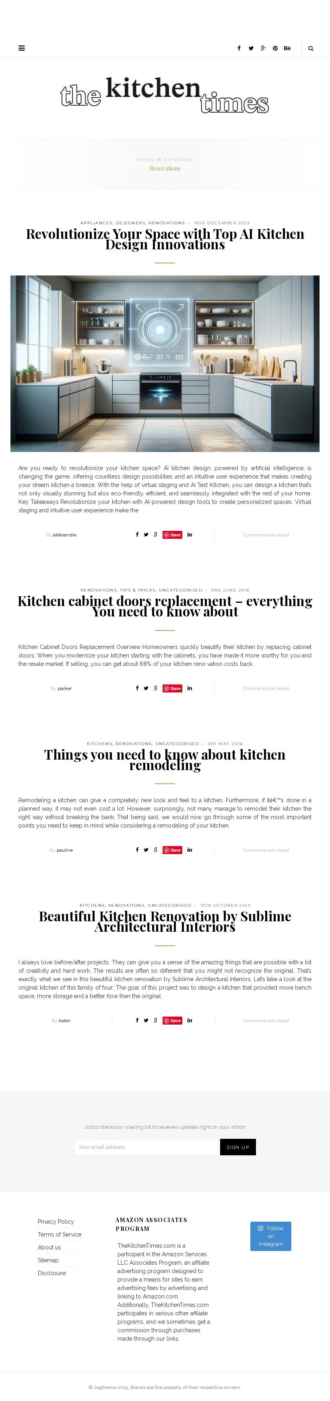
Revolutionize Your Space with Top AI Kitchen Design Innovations (165, 238)
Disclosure (52, 1273)
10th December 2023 (222, 223)
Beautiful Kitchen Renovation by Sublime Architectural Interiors (165, 921)
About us (49, 1247)
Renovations (166, 223)
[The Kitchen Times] (165, 86)
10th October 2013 (225, 905)
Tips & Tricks (138, 590)
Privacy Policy (56, 1221)
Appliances (96, 223)
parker (65, 688)
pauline (65, 850)
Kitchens (99, 743)
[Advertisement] (165, 18)
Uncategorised (181, 590)
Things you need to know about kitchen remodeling (165, 759)
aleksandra (64, 535)
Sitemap (48, 1260)
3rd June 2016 (230, 590)
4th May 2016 (225, 743)
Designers (131, 223)
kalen (65, 1020)
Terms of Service (59, 1234)
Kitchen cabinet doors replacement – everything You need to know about (165, 606)
